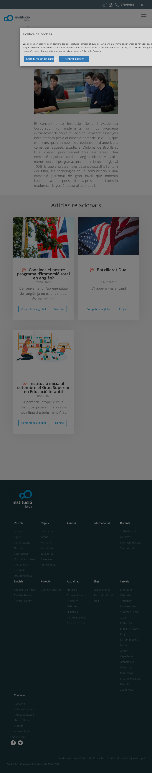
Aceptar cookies (74, 59)
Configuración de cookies (40, 59)
